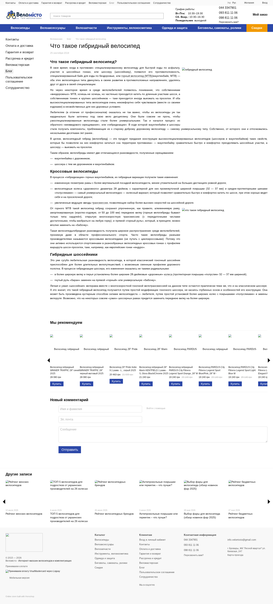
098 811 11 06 (228, 17)
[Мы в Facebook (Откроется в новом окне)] (175, 2)
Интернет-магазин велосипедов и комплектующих (45, 560)
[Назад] (48, 360)
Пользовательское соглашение (133, 3)
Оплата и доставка (28, 3)
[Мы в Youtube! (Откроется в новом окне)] (184, 2)
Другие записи (19, 474)
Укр (229, 3)
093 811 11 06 (228, 12)
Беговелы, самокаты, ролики (219, 27)
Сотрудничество (162, 3)
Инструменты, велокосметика (129, 27)
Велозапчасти (86, 27)
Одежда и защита (174, 27)
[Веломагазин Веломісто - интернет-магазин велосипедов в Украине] (24, 542)
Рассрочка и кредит (75, 3)
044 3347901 (227, 7)
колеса (168, 274)
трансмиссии (100, 202)
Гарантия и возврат (51, 3)
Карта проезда (235, 555)
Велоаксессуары (52, 27)
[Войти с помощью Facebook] (169, 408)
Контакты (11, 3)
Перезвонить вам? (229, 22)
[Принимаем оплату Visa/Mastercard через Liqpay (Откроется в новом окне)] (33, 571)
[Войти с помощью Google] (175, 408)
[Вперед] (269, 360)
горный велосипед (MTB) (136, 75)
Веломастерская (97, 3)
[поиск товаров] (161, 16)
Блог (111, 3)
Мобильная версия (19, 578)
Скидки (256, 27)
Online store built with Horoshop (20, 596)
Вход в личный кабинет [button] (152, 539)
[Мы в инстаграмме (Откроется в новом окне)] (180, 2)
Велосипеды (20, 27)
